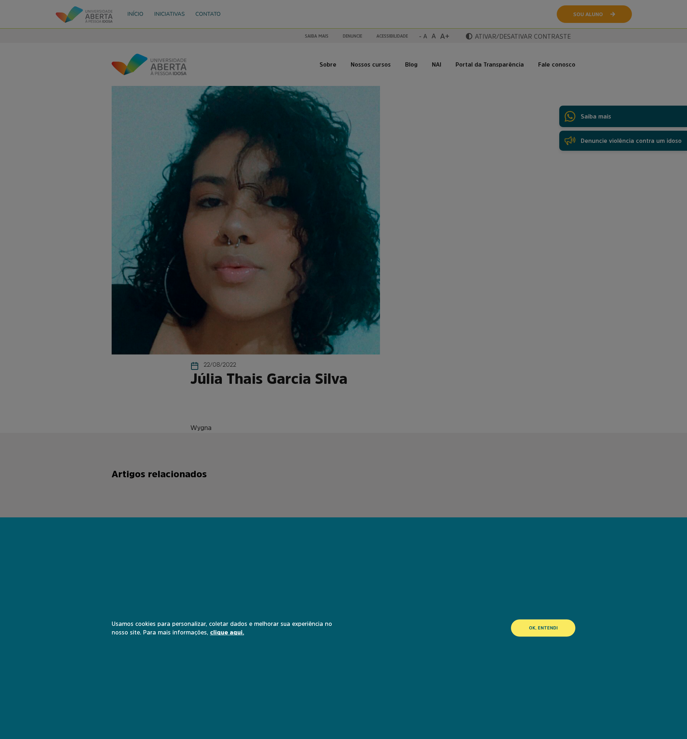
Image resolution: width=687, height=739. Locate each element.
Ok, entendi (543, 628)
